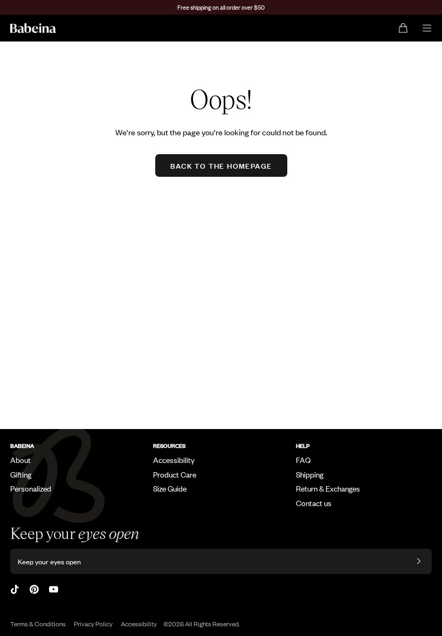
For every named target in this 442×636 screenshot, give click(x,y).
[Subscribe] (419, 561)
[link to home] (33, 28)
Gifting (20, 474)
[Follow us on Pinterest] (34, 589)
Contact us (314, 503)
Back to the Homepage (221, 165)
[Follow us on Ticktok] (14, 589)
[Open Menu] (427, 28)
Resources (169, 445)
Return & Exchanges (328, 488)
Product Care (174, 474)
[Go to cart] (403, 28)
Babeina (22, 445)
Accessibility (174, 460)
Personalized (30, 488)
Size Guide (170, 488)
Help (302, 445)
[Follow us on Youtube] (53, 589)
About (20, 460)
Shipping (309, 474)
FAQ (303, 460)
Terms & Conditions (38, 623)
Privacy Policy (93, 623)
